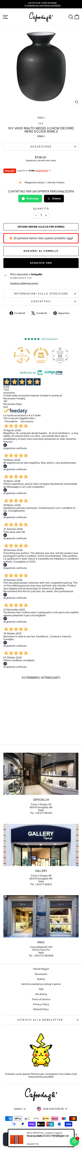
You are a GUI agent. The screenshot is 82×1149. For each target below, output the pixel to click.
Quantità (41, 208)
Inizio (40, 117)
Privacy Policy (41, 1004)
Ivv (41, 123)
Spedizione (31, 160)
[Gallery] (41, 845)
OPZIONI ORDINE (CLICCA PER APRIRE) (41, 226)
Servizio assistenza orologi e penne (41, 983)
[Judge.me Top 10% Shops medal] (62, 355)
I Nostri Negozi (41, 968)
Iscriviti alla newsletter (40, 1019)
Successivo (26, 421)
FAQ (41, 989)
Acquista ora (41, 262)
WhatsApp (32, 198)
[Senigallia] (41, 774)
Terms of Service (41, 999)
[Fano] (41, 916)
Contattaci (41, 301)
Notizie (41, 978)
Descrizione (41, 146)
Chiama (56, 198)
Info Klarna (41, 994)
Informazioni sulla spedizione (41, 293)
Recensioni (41, 974)
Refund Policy (41, 1009)
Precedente (11, 421)
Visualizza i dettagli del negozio (24, 283)
